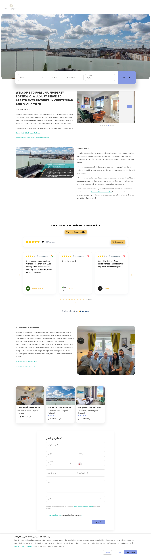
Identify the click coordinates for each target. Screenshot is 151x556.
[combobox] (32, 77)
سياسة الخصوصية (88, 506)
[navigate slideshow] (83, 106)
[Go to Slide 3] (104, 125)
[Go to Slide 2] (102, 125)
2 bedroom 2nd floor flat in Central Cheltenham (32, 138)
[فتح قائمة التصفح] (146, 7)
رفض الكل (118, 552)
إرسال (98, 522)
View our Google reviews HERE (26, 361)
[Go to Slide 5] (108, 125)
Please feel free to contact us (101, 192)
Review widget (68, 311)
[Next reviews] (131, 275)
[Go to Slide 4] (106, 125)
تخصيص (107, 552)
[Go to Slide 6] (110, 125)
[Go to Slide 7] (113, 125)
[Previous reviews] (19, 275)
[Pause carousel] (75, 303)
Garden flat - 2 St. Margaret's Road (28, 133)
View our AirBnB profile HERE (26, 366)
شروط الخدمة (77, 506)
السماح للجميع (130, 552)
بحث (124, 77)
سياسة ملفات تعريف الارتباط (24, 546)
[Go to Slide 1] (100, 125)
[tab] (60, 299)
